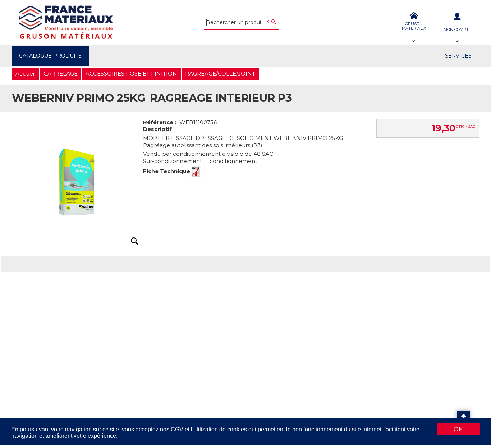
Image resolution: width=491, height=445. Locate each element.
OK (458, 429)
